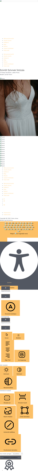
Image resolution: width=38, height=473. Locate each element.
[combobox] (19, 229)
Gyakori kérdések (8, 48)
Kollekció (6, 42)
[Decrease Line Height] (5, 328)
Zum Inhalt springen (6, 453)
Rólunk (5, 46)
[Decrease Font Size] (5, 296)
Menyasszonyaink (9, 38)
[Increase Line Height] (5, 320)
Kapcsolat (6, 50)
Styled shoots (7, 40)
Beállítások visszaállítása (11, 457)
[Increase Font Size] (5, 288)
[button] (3, 240)
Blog (5, 44)
